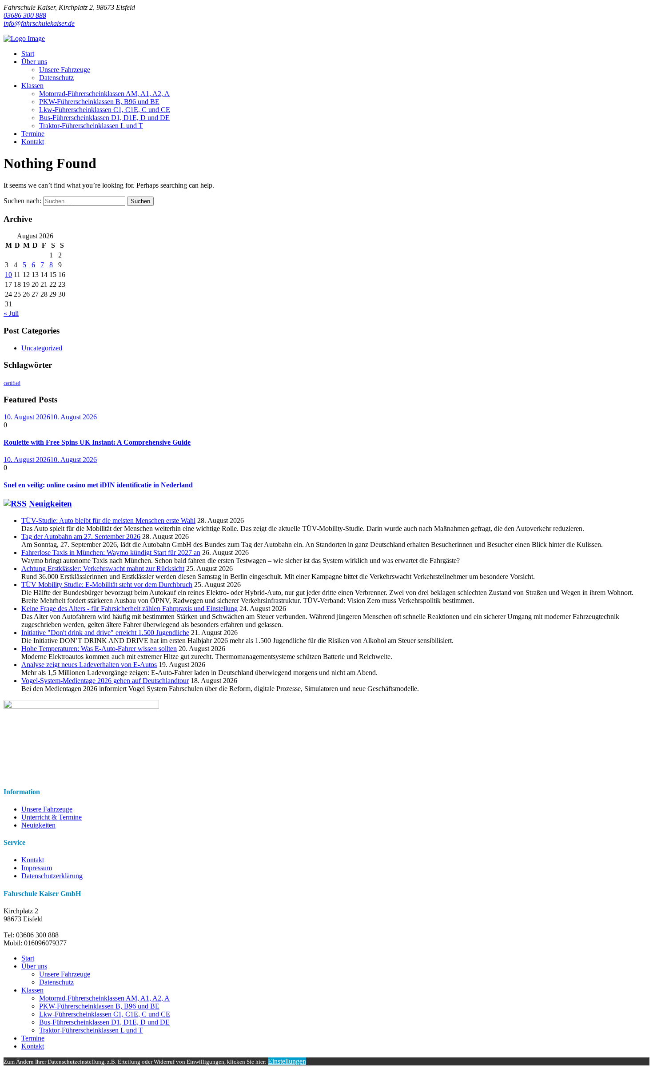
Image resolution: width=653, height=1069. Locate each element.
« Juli (11, 313)
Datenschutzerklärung (52, 876)
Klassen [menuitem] (32, 990)
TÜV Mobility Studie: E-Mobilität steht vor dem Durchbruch (106, 584)
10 (8, 274)
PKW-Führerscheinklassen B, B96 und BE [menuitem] (99, 1006)
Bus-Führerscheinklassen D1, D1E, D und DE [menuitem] (104, 1022)
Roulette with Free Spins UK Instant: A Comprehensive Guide (97, 442)
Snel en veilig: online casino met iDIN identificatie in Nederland (98, 485)
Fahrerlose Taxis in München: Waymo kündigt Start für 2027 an (110, 552)
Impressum (36, 868)
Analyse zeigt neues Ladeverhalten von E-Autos (89, 664)
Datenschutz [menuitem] (56, 982)
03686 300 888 (25, 15)
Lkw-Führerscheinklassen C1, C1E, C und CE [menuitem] (104, 1014)
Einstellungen (287, 1061)
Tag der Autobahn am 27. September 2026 (80, 536)
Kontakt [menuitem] (32, 1046)
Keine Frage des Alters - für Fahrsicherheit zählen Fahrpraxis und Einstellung (129, 608)
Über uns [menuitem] (34, 966)
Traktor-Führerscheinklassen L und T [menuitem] (91, 1030)
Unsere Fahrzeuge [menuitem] (64, 974)
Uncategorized (41, 348)
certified (12, 383)
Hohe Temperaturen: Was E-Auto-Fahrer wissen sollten (99, 648)
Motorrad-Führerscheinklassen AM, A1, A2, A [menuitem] (104, 998)
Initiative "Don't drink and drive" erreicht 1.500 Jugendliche (105, 632)
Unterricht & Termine (51, 817)
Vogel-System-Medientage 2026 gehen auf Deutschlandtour (105, 680)
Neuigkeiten (50, 503)
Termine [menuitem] (32, 1038)
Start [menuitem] (27, 958)
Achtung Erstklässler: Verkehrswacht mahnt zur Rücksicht (102, 568)
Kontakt (32, 860)
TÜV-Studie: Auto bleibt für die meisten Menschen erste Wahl (108, 520)
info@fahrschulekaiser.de (39, 23)
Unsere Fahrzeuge (46, 809)
